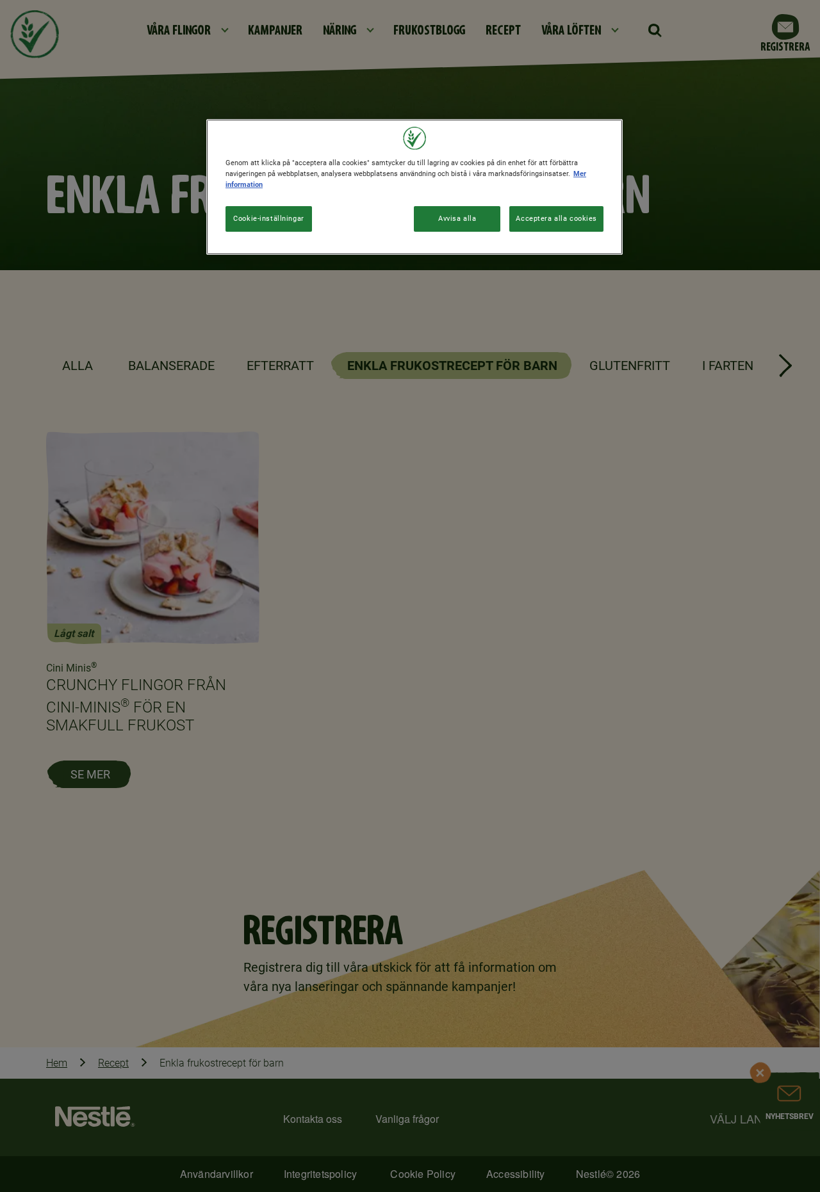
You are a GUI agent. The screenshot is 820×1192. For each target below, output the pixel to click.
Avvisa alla (457, 218)
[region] (414, 187)
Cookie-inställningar (268, 218)
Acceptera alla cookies (556, 218)
